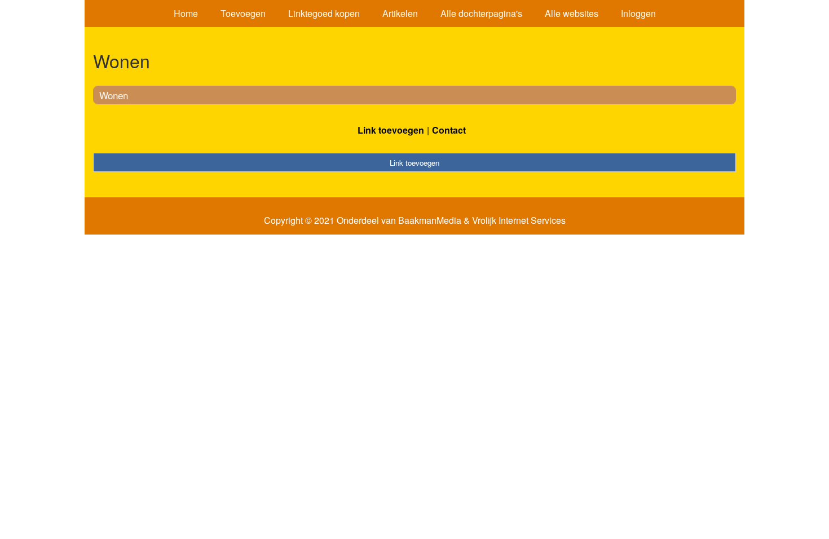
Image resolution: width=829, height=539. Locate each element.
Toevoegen (243, 13)
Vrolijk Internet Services (519, 220)
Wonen (113, 95)
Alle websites (571, 13)
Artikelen (400, 13)
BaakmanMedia (429, 220)
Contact (449, 129)
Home (186, 13)
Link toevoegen (391, 129)
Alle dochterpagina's (481, 13)
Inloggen (638, 13)
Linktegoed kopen (324, 13)
